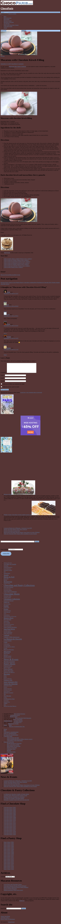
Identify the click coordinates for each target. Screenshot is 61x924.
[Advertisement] (30, 464)
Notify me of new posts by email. (11, 387)
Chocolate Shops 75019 (10, 833)
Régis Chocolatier (17, 719)
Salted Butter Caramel (8, 685)
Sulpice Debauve (7, 691)
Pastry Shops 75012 (9, 857)
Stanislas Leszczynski (8, 688)
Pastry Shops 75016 (9, 863)
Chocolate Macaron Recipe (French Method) (15, 886)
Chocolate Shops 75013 (10, 824)
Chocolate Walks (8, 26)
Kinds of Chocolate (12, 747)
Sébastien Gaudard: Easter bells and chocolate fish (16, 799)
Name (3, 375)
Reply (5, 301)
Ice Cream (7, 623)
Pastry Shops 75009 (9, 853)
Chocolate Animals (8, 587)
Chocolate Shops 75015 (10, 827)
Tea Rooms (7, 23)
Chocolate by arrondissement (11, 732)
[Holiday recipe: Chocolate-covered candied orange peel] (43, 514)
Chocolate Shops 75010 (10, 820)
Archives (3, 876)
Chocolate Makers (8, 590)
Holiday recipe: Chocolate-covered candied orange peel (18, 514)
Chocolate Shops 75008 (10, 817)
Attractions (7, 573)
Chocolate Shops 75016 (10, 828)
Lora (8, 314)
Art (4, 571)
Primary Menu (4, 13)
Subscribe (6, 553)
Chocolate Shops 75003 (10, 810)
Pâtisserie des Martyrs (9, 672)
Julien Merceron (8, 633)
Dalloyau (6, 602)
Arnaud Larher (8, 570)
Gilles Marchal (7, 612)
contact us (21, 900)
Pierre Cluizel (7, 667)
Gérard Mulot (7, 615)
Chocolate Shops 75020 (10, 834)
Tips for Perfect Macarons (10, 888)
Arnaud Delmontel (7, 568)
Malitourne (6, 654)
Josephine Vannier (7, 630)
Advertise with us (5, 917)
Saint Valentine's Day (11, 682)
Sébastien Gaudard (8, 692)
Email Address (4, 549)
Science (5, 687)
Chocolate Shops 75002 (10, 809)
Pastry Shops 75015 (9, 862)
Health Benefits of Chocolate (10, 616)
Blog (5, 16)
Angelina (6, 565)
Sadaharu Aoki (8, 680)
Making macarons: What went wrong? (13, 890)
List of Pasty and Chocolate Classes (13, 884)
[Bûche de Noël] (23, 494)
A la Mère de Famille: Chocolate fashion (14, 798)
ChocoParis (7, 8)
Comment (4, 372)
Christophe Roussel (8, 600)
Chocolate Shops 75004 (10, 811)
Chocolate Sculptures (10, 591)
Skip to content (12, 13)
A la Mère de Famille (10, 564)
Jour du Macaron (8, 632)
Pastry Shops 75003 (9, 845)
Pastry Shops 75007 (9, 850)
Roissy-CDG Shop (8, 678)
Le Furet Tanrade (7, 645)
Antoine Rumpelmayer (8, 567)
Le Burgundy (7, 644)
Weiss (5, 704)
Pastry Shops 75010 (9, 855)
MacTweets (7, 252)
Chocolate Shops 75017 (10, 830)
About (5, 28)
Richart (5, 675)
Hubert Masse (6, 621)
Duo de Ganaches (7, 604)
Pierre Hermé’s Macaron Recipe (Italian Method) (16, 887)
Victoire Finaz (7, 702)
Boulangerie (8, 582)
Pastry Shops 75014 (9, 860)
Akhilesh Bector (8, 721)
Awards (6, 575)
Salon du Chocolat (10, 684)
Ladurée (6, 635)
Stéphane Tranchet (8, 689)
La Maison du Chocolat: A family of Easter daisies (16, 794)
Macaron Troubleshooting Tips (17, 726)
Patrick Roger (8, 666)
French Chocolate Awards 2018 (12, 531)
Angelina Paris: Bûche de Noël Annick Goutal (15, 795)
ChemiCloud (11, 922)
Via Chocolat (6, 700)
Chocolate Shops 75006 (10, 814)
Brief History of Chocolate (13, 746)
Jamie (8, 292)
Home (5, 729)
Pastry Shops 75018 (9, 866)
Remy (5, 725)
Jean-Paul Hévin (9, 629)
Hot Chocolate (7, 619)
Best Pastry (6, 19)
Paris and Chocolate (9, 742)
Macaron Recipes (5, 274)
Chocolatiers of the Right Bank (15, 740)
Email (3, 378)
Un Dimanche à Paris (9, 699)
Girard (5, 613)
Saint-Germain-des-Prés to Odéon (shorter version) (19, 739)
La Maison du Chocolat (13, 639)
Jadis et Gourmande (7, 625)
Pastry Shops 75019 (9, 867)
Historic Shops (8, 618)
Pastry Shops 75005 (9, 847)
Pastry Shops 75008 (9, 852)
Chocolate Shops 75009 (10, 819)
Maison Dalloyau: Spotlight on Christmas (14, 797)
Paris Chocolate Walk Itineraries (23, 718)
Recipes (3, 56)
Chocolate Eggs (7, 588)
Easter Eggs (6, 607)
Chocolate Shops (12, 594)
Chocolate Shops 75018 (10, 831)
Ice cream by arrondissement (11, 735)
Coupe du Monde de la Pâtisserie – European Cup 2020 (18, 528)
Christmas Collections (12, 599)
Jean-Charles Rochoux (10, 627)
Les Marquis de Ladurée (9, 646)
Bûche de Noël (7, 494)
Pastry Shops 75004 (9, 846)
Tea (5, 694)
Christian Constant (7, 597)
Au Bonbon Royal (15, 715)
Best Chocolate (7, 18)
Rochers (5, 677)
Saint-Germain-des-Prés (13, 737)
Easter (6, 606)
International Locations (9, 624)
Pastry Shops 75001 (9, 842)
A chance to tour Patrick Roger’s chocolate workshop (17, 282)
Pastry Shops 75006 (9, 849)
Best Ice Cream (8, 20)
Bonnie (9, 348)
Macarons (11, 274)
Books (5, 580)
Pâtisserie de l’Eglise (13, 723)
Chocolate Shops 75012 (10, 823)
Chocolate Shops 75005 (10, 813)
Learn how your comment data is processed (31, 392)
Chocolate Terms (11, 749)
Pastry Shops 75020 (9, 869)
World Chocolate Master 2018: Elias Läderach (15, 529)
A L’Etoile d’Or (17, 722)
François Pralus (7, 610)
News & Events (11, 659)
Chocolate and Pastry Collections (19, 585)
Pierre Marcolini (8, 670)
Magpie (9, 336)
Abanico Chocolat (8, 562)
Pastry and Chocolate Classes (11, 25)
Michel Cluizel (7, 656)
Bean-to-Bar (6, 578)
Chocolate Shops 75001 (10, 807)
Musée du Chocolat (7, 657)
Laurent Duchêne (8, 640)
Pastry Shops (9, 664)
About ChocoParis (5, 916)
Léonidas (5, 648)
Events (6, 609)
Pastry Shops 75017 (9, 864)
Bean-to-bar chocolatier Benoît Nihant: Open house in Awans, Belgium (22, 532)
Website (3, 381)
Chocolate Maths (11, 752)
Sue (8, 304)
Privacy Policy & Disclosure (8, 919)
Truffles (5, 697)
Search (2, 12)
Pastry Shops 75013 (9, 859)
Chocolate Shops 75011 (10, 821)
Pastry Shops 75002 (9, 843)
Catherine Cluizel (7, 583)
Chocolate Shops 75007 (10, 816)
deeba (8, 324)
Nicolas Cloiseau (9, 661)
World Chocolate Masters (10, 706)
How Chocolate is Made (13, 744)
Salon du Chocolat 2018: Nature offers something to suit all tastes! (20, 533)
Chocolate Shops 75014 (10, 826)
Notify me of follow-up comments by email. (14, 384)
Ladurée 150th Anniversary (12, 637)
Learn (5, 642)
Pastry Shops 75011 (9, 856)
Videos (5, 703)
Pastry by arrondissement (10, 733)
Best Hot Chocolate (9, 22)
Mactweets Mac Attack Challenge (17, 66)
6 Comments (20, 64)
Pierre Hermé (8, 669)
